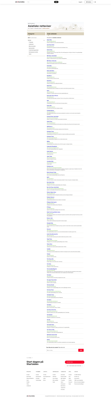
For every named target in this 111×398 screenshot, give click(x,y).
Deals (54, 382)
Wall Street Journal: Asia (52, 334)
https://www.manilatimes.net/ (51, 296)
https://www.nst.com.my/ (50, 183)
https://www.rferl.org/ (50, 213)
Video (28, 383)
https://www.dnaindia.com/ (51, 101)
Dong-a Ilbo (49, 105)
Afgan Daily (49, 39)
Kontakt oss (76, 376)
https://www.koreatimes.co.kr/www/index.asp (54, 291)
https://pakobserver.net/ (50, 198)
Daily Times (49, 85)
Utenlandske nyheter (37, 28)
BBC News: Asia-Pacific (52, 55)
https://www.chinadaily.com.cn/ (51, 67)
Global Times (49, 121)
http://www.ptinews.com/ (50, 208)
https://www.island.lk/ (50, 276)
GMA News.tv (49, 126)
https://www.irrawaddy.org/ (51, 270)
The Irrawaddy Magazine (52, 269)
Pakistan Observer (50, 197)
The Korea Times (50, 289)
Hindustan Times (50, 136)
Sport (28, 380)
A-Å (28, 28)
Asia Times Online (50, 44)
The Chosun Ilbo (50, 259)
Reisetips (54, 376)
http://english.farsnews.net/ (51, 111)
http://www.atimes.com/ (50, 46)
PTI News (49, 207)
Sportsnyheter (32, 48)
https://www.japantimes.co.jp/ (51, 281)
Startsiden (63, 374)
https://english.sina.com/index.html (52, 230)
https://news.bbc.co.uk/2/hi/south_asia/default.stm (54, 62)
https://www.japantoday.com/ (51, 157)
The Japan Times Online (52, 280)
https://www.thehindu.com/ (51, 265)
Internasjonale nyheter (33, 52)
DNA (48, 100)
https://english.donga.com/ (51, 106)
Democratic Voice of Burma (52, 95)
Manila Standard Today (51, 172)
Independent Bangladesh (52, 146)
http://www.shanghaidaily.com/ (51, 224)
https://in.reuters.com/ (50, 219)
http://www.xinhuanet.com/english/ (52, 340)
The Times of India (50, 329)
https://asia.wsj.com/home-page (52, 335)
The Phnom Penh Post (51, 309)
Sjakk (70, 378)
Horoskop (63, 389)
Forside (28, 374)
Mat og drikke (55, 380)
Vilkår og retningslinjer (78, 380)
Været (30, 54)
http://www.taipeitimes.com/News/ (52, 240)
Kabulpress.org (50, 166)
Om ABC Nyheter (77, 374)
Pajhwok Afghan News (51, 192)
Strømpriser (63, 383)
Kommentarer (38, 376)
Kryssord (70, 382)
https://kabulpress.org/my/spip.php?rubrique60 (54, 167)
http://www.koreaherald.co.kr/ (51, 286)
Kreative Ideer (63, 376)
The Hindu (49, 264)
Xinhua (48, 339)
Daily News (49, 80)
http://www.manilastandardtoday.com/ (53, 173)
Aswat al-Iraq (49, 49)
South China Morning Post (52, 234)
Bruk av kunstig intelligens (79, 382)
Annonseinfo (76, 378)
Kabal (70, 383)
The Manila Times (50, 294)
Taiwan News (49, 244)
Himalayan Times (50, 131)
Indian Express (50, 151)
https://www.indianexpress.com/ (52, 152)
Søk (81, 350)
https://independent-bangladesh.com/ (53, 147)
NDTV (48, 177)
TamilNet (48, 249)
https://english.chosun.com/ (51, 260)
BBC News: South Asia (51, 60)
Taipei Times (49, 239)
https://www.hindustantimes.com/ (52, 137)
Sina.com (49, 229)
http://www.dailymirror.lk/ (50, 77)
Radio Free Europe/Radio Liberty (53, 212)
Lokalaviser (31, 44)
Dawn (48, 90)
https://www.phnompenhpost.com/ (52, 311)
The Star (48, 319)
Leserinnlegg (38, 380)
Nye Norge (29, 376)
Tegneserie (63, 387)
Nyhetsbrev (63, 385)
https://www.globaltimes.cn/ (51, 122)
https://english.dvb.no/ (50, 96)
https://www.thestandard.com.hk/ (52, 316)
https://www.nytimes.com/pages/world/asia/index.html (55, 188)
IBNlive (48, 141)
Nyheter (31, 28)
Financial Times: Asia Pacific (52, 116)
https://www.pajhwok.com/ (51, 193)
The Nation (49, 299)
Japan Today (49, 156)
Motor (44, 380)
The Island (49, 275)
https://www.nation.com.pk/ (51, 306)
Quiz (69, 376)
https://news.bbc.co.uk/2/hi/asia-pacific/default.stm (54, 57)
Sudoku (70, 380)
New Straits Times (50, 182)
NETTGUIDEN (31, 23)
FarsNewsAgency (50, 110)
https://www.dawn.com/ (50, 91)
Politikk (28, 382)
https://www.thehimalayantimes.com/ (52, 132)
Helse (44, 378)
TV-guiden (63, 380)
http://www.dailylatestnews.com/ (52, 72)
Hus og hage (55, 378)
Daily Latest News (50, 70)
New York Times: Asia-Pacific (53, 187)
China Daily (49, 65)
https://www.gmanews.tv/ (51, 127)
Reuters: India (50, 218)
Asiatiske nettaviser (45, 28)
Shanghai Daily (50, 223)
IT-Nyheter (31, 42)
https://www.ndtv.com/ (50, 178)
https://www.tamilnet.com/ (51, 250)
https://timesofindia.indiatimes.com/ (52, 330)
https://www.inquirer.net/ (50, 203)
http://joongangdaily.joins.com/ (51, 162)
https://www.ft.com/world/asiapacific (52, 117)
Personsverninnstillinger (79, 383)
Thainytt (48, 254)
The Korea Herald (50, 284)
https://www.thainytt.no (50, 255)
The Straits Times (50, 324)
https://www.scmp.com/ (50, 235)
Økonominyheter (32, 46)
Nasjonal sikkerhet (30, 378)
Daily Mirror (49, 75)
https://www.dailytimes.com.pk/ (51, 86)
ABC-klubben (63, 378)
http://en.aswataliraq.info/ (51, 51)
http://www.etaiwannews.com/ (51, 245)
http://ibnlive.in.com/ (50, 142)
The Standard (49, 314)
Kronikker (37, 378)
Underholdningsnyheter (33, 50)
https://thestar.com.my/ (50, 321)
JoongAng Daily (50, 161)
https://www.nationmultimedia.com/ (52, 301)
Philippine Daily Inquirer (52, 202)
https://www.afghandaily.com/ (51, 41)
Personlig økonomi (46, 376)
